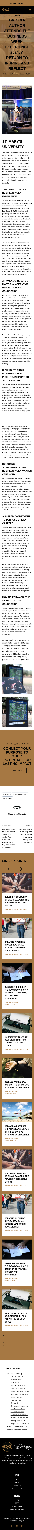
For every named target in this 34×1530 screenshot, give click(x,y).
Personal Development (20, 794)
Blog (17, 1500)
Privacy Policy (17, 1506)
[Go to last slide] (8, 869)
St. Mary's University (14, 1374)
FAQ (17, 1479)
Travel (17, 15)
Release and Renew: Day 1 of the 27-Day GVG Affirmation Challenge (17, 1085)
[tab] (9, 1332)
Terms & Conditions (17, 1510)
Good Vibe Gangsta (11, 74)
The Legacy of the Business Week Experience (17, 1379)
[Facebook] (12, 1526)
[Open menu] (30, 10)
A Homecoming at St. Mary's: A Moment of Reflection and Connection (20, 1388)
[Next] (21, 869)
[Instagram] (22, 1526)
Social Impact (7, 798)
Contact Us (17, 1486)
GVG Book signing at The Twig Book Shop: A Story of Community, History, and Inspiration (25, 834)
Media (17, 1482)
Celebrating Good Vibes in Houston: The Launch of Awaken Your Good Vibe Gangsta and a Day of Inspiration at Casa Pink (8, 836)
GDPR (17, 1503)
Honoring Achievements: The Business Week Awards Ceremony (19, 1409)
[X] (17, 1526)
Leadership (7, 794)
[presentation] (17, 883)
